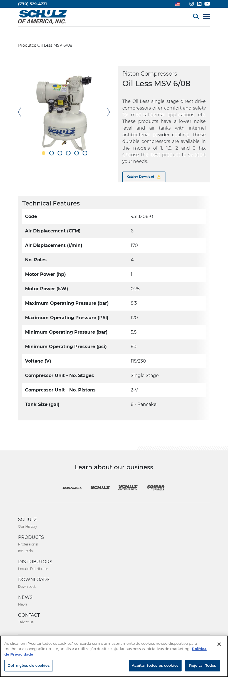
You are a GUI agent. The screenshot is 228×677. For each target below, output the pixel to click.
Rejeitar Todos (202, 665)
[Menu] (206, 17)
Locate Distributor (33, 569)
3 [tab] (60, 153)
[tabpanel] (64, 112)
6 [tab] (85, 153)
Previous (19, 112)
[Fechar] (219, 644)
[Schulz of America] (42, 16)
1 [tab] (43, 153)
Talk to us (26, 622)
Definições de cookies (29, 665)
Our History (27, 526)
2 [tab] (51, 153)
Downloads (27, 586)
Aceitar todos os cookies (155, 665)
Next (108, 112)
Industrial (26, 551)
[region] (114, 656)
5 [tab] (76, 153)
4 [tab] (68, 153)
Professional (28, 544)
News (22, 604)
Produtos (27, 45)
